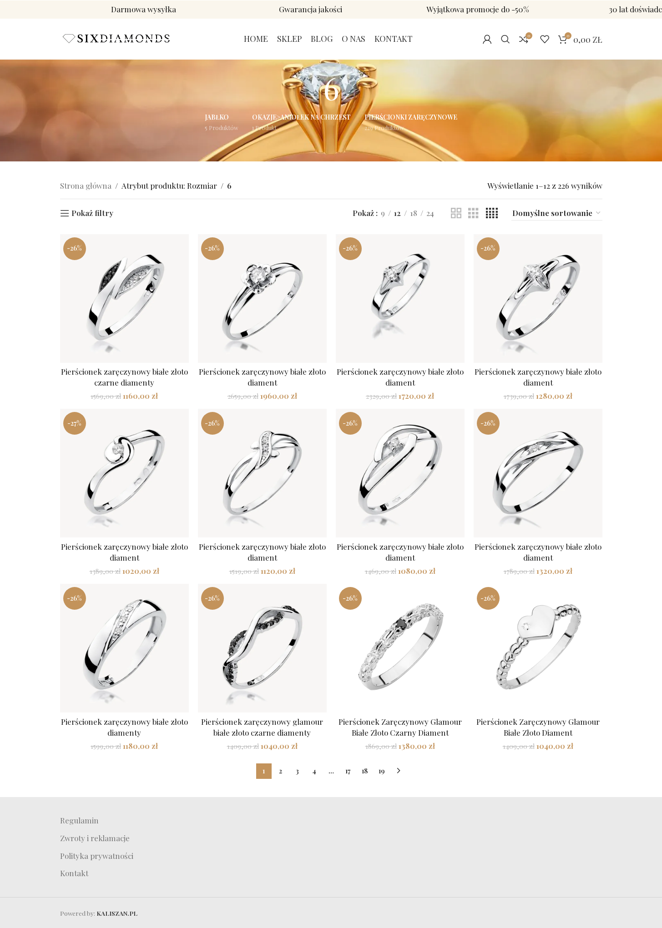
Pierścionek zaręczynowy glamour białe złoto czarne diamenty (262, 727)
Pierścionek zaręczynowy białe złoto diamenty (124, 727)
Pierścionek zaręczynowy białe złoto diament (262, 376)
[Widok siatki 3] (473, 213)
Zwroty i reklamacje (95, 838)
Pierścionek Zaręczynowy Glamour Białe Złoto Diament (538, 727)
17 (347, 771)
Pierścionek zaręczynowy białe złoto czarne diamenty (124, 376)
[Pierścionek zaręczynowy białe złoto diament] (262, 298)
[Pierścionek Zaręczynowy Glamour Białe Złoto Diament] (538, 648)
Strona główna (85, 186)
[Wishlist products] (545, 39)
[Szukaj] (505, 39)
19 (381, 771)
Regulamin (79, 820)
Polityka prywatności (96, 856)
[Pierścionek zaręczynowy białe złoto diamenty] (124, 648)
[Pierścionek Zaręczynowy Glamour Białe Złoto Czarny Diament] (400, 648)
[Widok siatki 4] (492, 213)
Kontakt (74, 873)
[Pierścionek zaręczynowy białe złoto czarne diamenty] (124, 298)
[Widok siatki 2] (456, 213)
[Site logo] (117, 38)
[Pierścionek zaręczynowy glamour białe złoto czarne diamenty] (262, 648)
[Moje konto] (487, 39)
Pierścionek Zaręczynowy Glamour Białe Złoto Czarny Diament (400, 727)
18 (365, 771)
